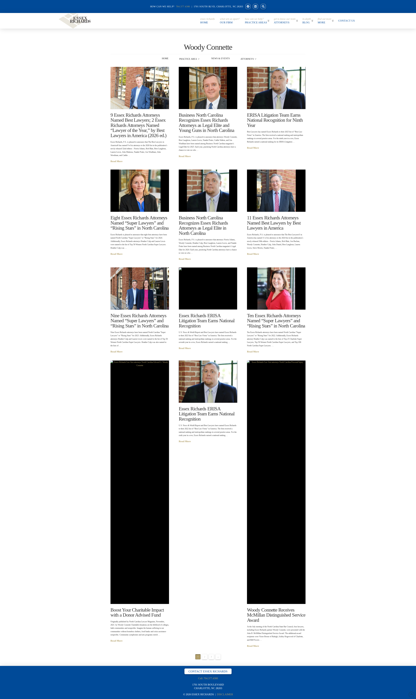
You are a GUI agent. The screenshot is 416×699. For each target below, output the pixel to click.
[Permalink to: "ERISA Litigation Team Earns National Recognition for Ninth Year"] (276, 88)
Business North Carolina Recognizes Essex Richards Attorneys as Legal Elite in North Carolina (203, 225)
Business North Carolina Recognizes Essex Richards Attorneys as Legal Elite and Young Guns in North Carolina (206, 122)
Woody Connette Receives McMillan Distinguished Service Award (276, 615)
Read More (116, 161)
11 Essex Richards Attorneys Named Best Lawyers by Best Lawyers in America (274, 223)
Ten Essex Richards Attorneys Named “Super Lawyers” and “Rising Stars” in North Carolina (276, 320)
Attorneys (247, 59)
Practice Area (188, 59)
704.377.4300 (183, 6)
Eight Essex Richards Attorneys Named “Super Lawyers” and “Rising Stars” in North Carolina (139, 223)
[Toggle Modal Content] (263, 6)
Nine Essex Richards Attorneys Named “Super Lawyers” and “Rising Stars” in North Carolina (139, 320)
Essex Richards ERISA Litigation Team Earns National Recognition (206, 320)
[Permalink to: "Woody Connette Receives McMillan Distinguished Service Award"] (276, 482)
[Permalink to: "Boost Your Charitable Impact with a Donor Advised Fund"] (139, 482)
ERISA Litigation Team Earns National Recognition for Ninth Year (275, 120)
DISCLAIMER (225, 694)
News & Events (220, 58)
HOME (165, 58)
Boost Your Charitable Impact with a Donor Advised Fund (137, 612)
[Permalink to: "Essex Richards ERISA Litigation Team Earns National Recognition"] (208, 288)
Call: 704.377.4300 (208, 678)
